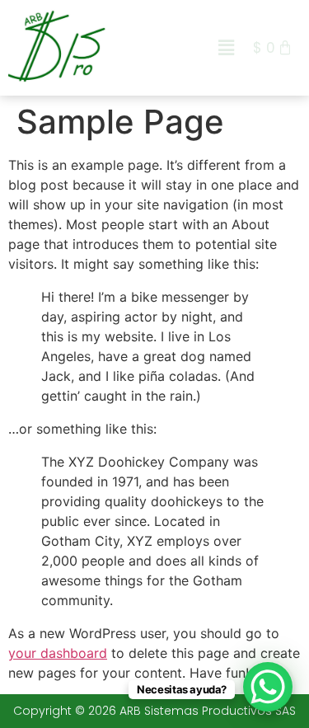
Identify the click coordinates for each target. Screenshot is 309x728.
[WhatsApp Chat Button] (268, 687)
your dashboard (57, 653)
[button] (227, 47)
